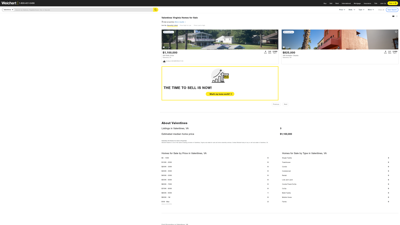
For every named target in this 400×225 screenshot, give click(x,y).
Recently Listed (172, 25)
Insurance (367, 3)
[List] (396, 16)
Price (341, 10)
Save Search (392, 10)
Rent (337, 3)
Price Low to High (199, 25)
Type (360, 10)
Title (375, 3)
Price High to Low (185, 25)
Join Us (383, 3)
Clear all (381, 10)
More (370, 10)
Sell (331, 3)
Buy (325, 3)
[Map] (393, 16)
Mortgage (357, 3)
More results (180, 22)
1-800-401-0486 (27, 3)
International (346, 3)
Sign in (392, 3)
